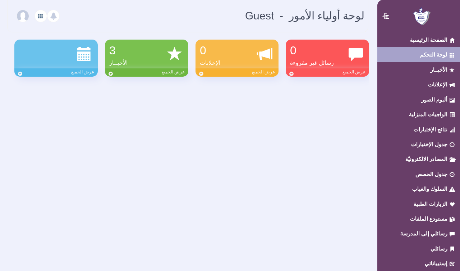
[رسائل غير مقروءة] (53, 16)
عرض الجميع (353, 71)
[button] (386, 8)
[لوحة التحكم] (40, 16)
